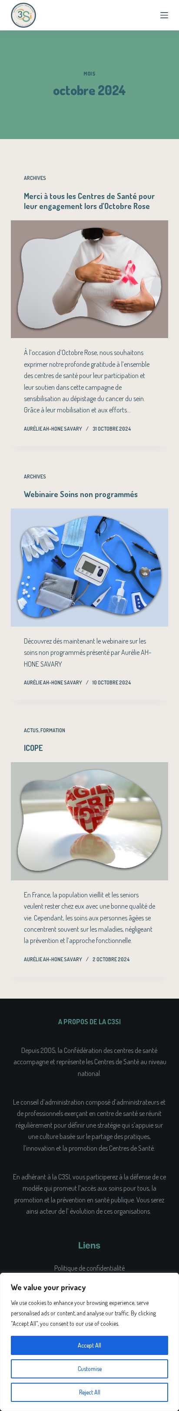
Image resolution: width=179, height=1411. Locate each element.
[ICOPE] (90, 821)
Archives (35, 178)
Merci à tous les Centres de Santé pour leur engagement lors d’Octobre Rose (89, 201)
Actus (31, 730)
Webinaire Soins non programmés (81, 494)
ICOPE (33, 748)
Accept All (89, 1345)
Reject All (89, 1392)
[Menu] (164, 15)
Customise (90, 1368)
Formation (52, 730)
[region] (89, 1342)
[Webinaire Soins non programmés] (90, 567)
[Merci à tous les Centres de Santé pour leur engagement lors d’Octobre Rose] (90, 279)
